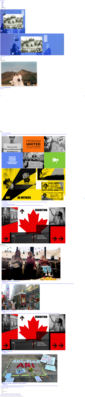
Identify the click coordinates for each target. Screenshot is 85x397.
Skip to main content (2, 0)
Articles (2, 5)
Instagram (3, 2)
